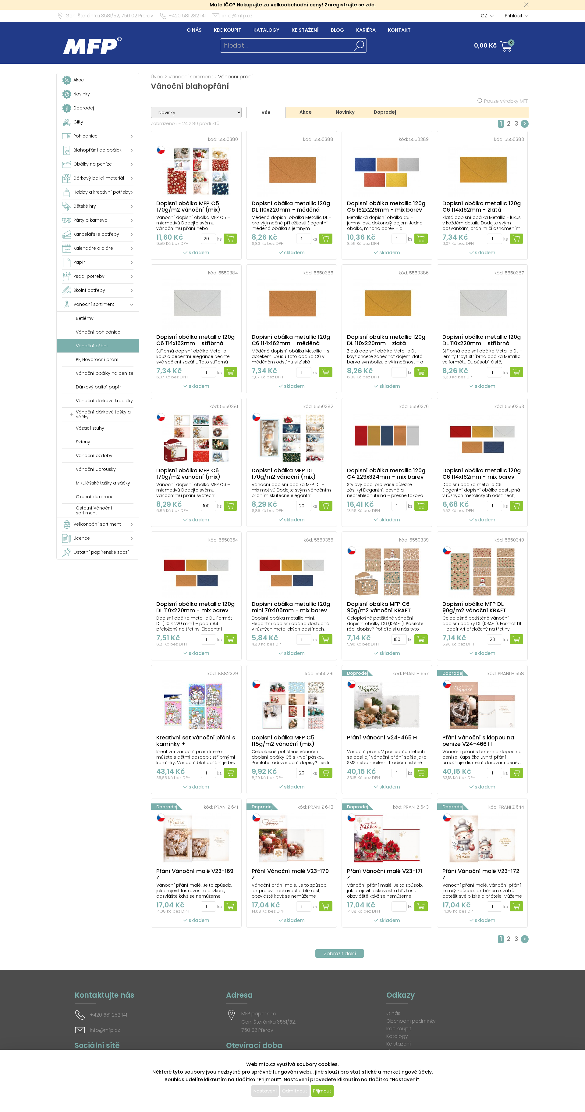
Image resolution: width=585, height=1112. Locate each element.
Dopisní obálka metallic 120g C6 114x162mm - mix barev (481, 474)
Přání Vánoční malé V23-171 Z (385, 874)
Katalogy (266, 30)
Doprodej (385, 112)
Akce (306, 112)
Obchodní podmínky (411, 1020)
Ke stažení (305, 30)
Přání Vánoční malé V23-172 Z (480, 874)
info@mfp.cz (237, 15)
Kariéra (366, 30)
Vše (266, 112)
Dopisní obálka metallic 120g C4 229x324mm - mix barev (386, 474)
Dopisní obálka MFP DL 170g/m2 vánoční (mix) (284, 474)
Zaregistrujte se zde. (350, 4)
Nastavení (265, 1091)
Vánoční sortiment (190, 76)
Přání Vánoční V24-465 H (382, 737)
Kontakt (399, 30)
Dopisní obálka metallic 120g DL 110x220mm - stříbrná (481, 340)
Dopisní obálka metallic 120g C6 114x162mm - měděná (291, 340)
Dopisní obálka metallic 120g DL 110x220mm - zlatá (386, 340)
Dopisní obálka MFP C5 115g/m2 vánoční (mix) (283, 741)
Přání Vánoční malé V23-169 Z (194, 874)
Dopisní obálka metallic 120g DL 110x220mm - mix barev (195, 607)
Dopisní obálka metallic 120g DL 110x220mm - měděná (291, 206)
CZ (484, 15)
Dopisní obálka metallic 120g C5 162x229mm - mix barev (386, 206)
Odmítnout (294, 1091)
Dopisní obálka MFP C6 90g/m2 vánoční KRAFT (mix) (379, 610)
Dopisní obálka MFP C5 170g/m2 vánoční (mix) (188, 206)
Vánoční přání (235, 76)
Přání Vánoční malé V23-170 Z (290, 874)
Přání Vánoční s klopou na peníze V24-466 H (478, 741)
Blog (337, 30)
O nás (194, 30)
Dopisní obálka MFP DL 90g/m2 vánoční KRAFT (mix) (474, 610)
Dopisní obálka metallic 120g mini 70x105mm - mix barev (291, 607)
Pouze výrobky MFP (506, 101)
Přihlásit (514, 15)
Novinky (345, 112)
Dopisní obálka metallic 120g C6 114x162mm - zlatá (481, 206)
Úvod (157, 76)
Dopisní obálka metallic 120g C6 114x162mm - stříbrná (195, 340)
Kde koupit (227, 30)
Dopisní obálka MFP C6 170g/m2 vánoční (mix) (188, 474)
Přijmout (322, 1091)
